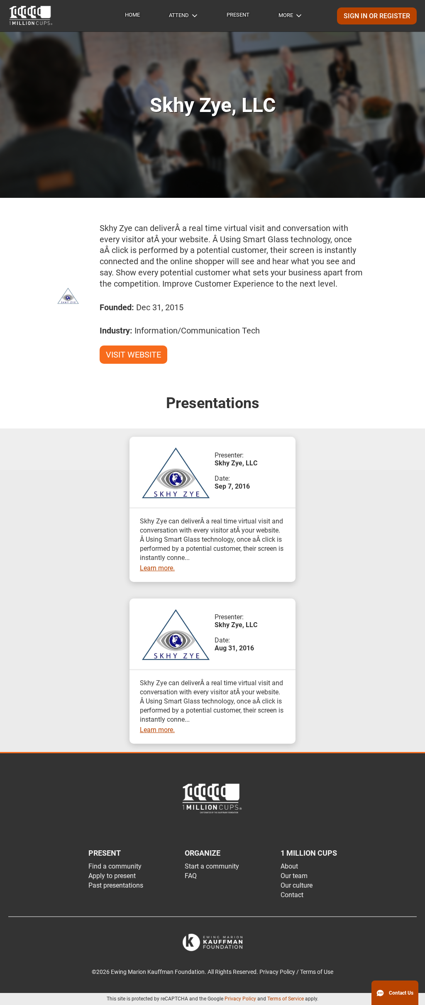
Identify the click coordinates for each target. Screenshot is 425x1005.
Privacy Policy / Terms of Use (296, 972)
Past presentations (115, 885)
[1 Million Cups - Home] (31, 16)
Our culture (297, 885)
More (285, 15)
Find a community (115, 866)
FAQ (191, 876)
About (289, 866)
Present (238, 15)
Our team (294, 876)
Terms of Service (285, 999)
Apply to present (112, 876)
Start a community (212, 866)
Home (132, 15)
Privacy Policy (240, 999)
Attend (179, 15)
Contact (292, 895)
